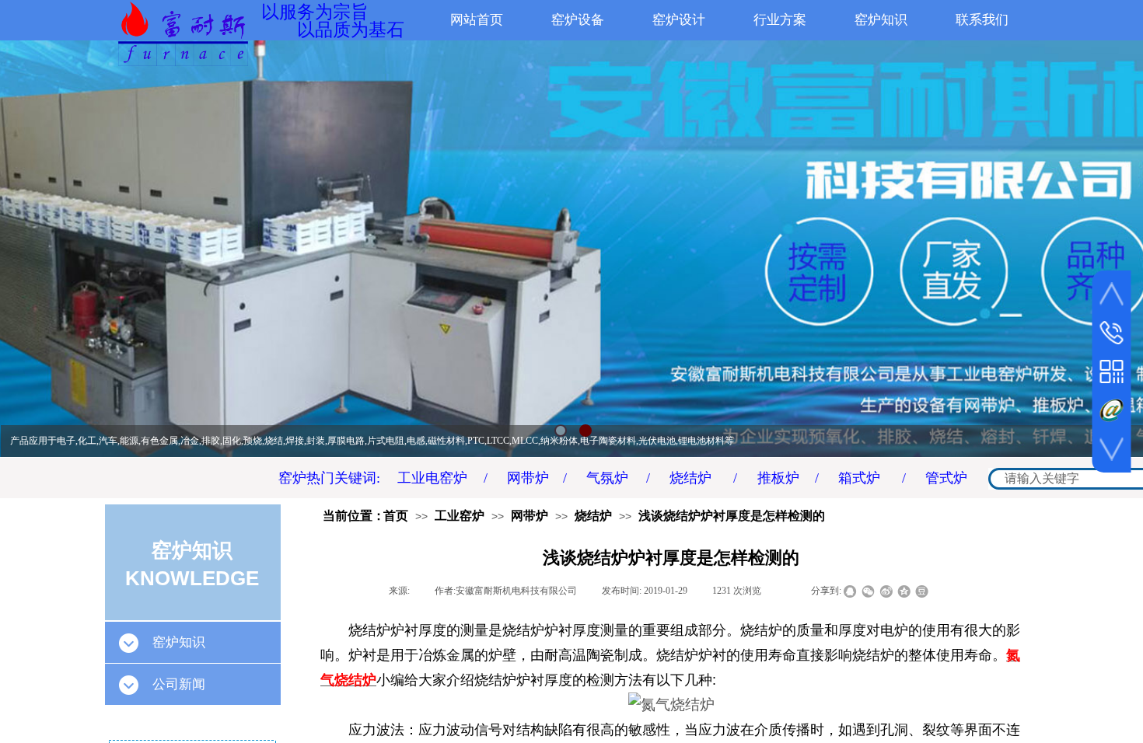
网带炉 (529, 515)
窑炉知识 (881, 19)
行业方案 (779, 19)
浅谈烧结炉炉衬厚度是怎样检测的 (731, 515)
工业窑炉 (459, 515)
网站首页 (476, 19)
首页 (395, 515)
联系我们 (982, 19)
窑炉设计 (678, 19)
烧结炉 (593, 515)
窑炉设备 (577, 19)
